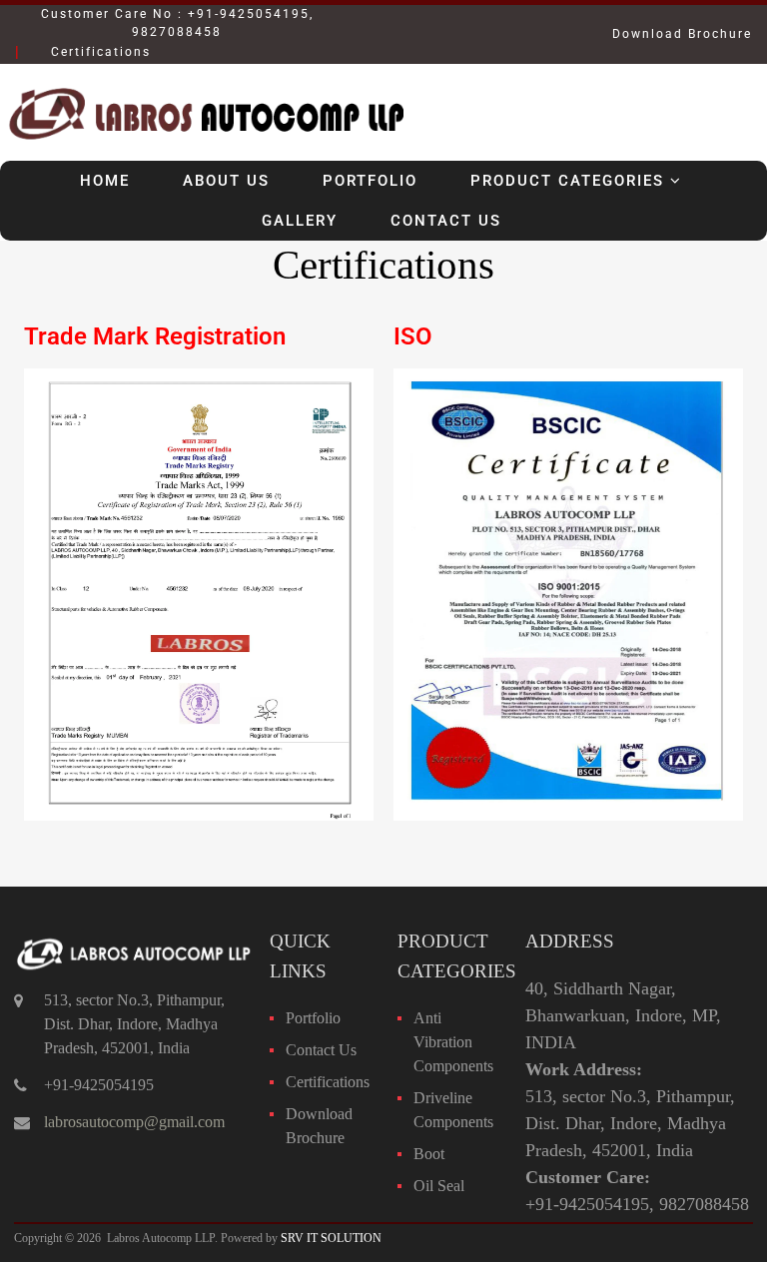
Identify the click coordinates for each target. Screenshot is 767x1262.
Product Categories (567, 181)
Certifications (328, 1081)
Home (105, 181)
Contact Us (445, 221)
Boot (428, 1153)
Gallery (300, 221)
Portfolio (370, 181)
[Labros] (203, 146)
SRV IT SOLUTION (331, 1238)
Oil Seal (438, 1185)
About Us (226, 181)
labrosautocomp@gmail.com (134, 1121)
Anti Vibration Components (453, 1041)
